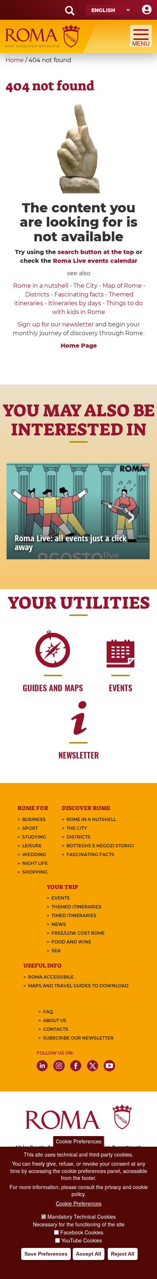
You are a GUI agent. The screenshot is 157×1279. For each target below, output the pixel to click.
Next (130, 518)
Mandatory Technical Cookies (81, 1216)
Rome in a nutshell (40, 285)
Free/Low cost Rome (78, 933)
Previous (26, 518)
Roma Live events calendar (95, 260)
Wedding (34, 854)
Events (60, 898)
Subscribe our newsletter (78, 1038)
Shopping (34, 872)
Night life (35, 863)
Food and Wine (71, 942)
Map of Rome (122, 285)
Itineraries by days (74, 303)
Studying (34, 837)
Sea (56, 950)
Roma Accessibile (51, 977)
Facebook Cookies (81, 1232)
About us (54, 1020)
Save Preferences (46, 1254)
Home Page (79, 345)
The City (85, 285)
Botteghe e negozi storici (100, 845)
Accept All (88, 1254)
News (58, 924)
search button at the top (96, 252)
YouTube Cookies (81, 1240)
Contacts (55, 1029)
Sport (30, 828)
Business (34, 819)
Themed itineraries (76, 906)
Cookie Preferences (79, 1141)
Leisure (32, 845)
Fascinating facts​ (79, 294)
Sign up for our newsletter (56, 324)
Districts (37, 294)
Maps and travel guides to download (78, 985)
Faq (48, 1011)
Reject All (122, 1254)
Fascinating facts (90, 854)
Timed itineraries (73, 915)
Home (14, 60)
